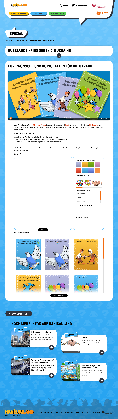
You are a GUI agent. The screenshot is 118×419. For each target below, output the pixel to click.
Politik (8, 41)
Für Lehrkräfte (82, 5)
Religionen (48, 41)
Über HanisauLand (46, 412)
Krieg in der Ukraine (39, 125)
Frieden (67, 125)
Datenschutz (69, 412)
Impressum (58, 412)
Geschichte (21, 41)
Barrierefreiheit (82, 412)
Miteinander (35, 41)
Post (105, 13)
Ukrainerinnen (93, 125)
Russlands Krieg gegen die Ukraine (39, 50)
